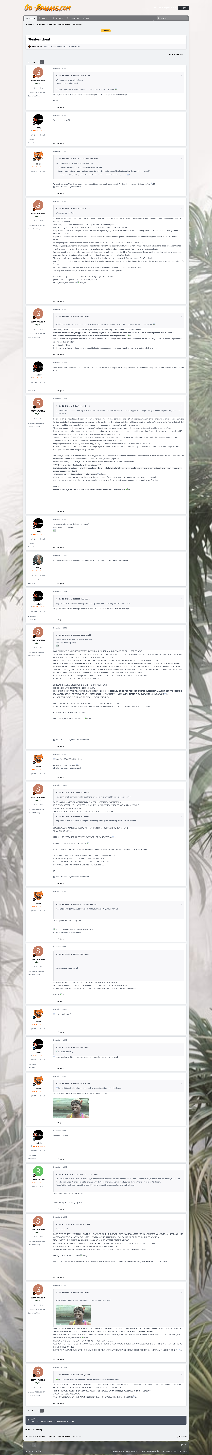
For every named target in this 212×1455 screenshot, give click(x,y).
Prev (33, 62)
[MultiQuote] (54, 107)
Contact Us (29, 1451)
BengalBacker (37, 46)
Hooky (38, 568)
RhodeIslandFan (38, 1179)
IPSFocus (121, 1451)
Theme (113, 1451)
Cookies (38, 1451)
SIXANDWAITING (38, 81)
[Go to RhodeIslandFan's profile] (38, 1171)
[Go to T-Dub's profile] (38, 155)
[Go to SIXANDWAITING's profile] (38, 72)
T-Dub (38, 164)
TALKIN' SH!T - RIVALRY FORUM (68, 46)
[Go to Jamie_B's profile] (38, 119)
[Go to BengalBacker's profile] (29, 46)
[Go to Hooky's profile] (38, 559)
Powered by (177, 1451)
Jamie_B (83, 75)
